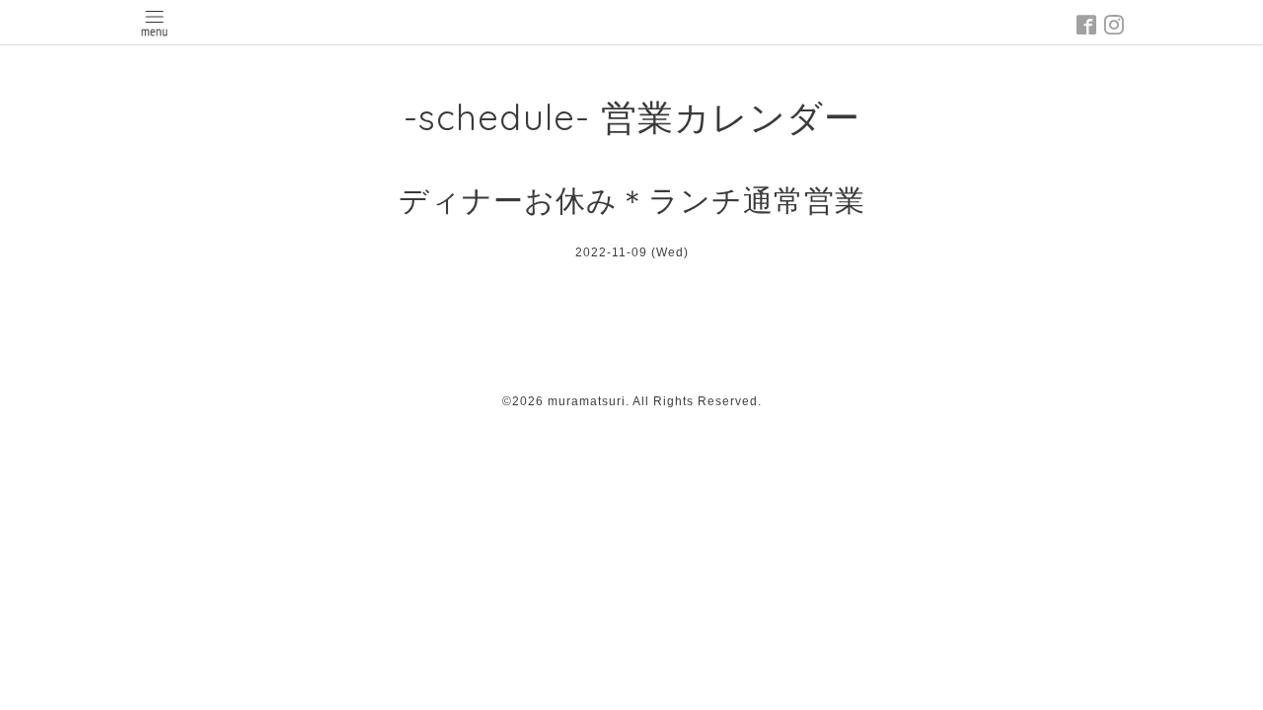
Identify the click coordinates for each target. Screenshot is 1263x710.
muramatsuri (587, 401)
